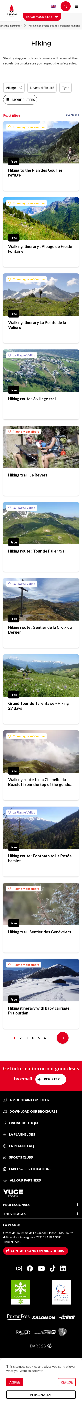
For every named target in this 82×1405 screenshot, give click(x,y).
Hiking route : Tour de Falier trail (37, 551)
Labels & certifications (29, 1169)
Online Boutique (23, 1123)
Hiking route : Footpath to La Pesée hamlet (40, 858)
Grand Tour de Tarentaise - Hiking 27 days (38, 706)
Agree (14, 1382)
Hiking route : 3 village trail (32, 398)
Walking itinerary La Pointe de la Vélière (37, 325)
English (53, 6)
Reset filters (12, 115)
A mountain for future (30, 1100)
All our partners (25, 1180)
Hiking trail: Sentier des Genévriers (39, 931)
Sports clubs (20, 1157)
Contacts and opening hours (37, 1251)
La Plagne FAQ (21, 1146)
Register (52, 1079)
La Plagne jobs (21, 1134)
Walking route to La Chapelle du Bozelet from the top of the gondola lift (40, 782)
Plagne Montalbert (26, 431)
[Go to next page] (63, 1038)
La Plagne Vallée (24, 355)
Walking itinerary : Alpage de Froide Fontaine (40, 249)
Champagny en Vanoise (29, 127)
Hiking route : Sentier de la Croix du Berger (40, 629)
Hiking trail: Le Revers (28, 474)
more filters (23, 100)
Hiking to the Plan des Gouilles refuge (35, 172)
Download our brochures (33, 1111)
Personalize (41, 1395)
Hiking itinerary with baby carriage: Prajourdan (39, 1010)
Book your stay (39, 17)
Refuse (67, 1382)
